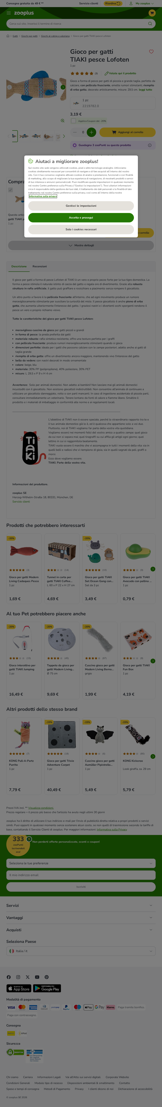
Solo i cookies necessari (81, 229)
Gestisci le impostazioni (81, 206)
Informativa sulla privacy (43, 196)
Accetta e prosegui (81, 217)
